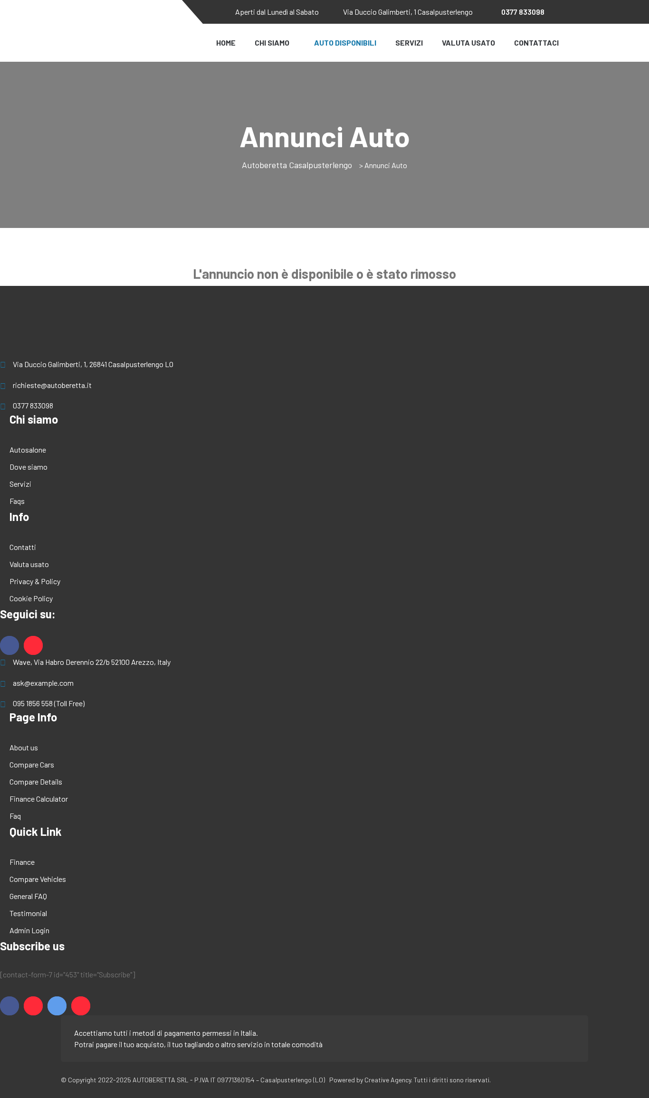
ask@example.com (43, 682)
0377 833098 (33, 405)
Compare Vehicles (38, 878)
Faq (15, 815)
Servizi (409, 42)
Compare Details (36, 781)
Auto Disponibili (345, 42)
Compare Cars (32, 764)
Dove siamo (29, 466)
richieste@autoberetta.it (52, 384)
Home (226, 42)
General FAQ (28, 895)
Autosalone (28, 449)
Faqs (17, 500)
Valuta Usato (468, 42)
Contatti (23, 546)
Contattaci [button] (536, 42)
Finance (22, 861)
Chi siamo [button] (272, 42)
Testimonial (28, 913)
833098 (522, 11)
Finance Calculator (39, 798)
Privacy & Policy (35, 581)
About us (24, 747)
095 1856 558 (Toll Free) (49, 703)
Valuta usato (29, 563)
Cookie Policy (31, 598)
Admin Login (29, 930)
